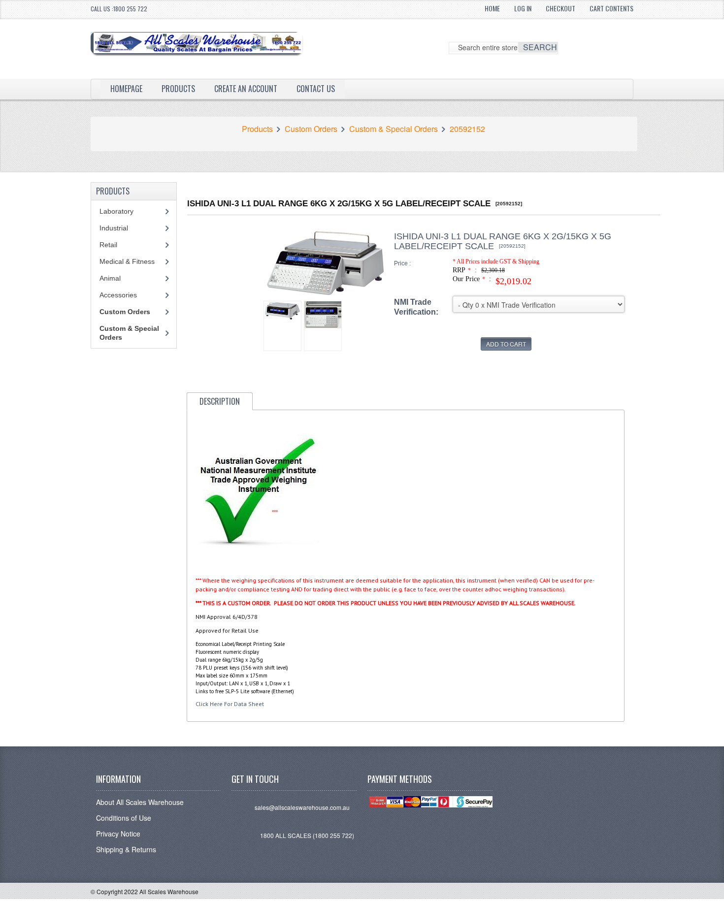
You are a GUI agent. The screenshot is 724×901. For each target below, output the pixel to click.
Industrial (113, 228)
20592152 (467, 129)
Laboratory (116, 211)
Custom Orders (311, 129)
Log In (522, 8)
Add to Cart (506, 344)
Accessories (118, 295)
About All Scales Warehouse (140, 802)
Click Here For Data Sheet (230, 704)
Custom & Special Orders (393, 129)
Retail (108, 245)
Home (492, 8)
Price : (402, 263)
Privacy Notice (118, 833)
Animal (110, 278)
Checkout (560, 8)
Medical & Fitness (127, 261)
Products (178, 89)
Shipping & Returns (126, 849)
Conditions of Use (123, 818)
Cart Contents (611, 8)
